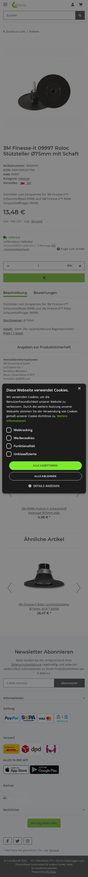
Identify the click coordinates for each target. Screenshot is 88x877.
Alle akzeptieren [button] (45, 465)
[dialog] (44, 438)
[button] (44, 485)
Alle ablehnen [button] (45, 476)
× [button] (79, 388)
